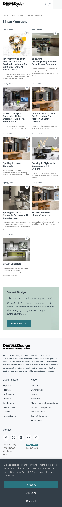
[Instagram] (21, 437)
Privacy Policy (37, 420)
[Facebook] (6, 437)
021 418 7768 (32, 444)
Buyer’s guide (37, 390)
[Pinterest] (36, 437)
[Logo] (22, 4)
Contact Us (36, 394)
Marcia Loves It (10, 407)
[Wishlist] (49, 4)
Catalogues (8, 403)
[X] (14, 437)
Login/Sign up (9, 416)
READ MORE (18, 323)
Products (7, 390)
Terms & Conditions (40, 416)
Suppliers (7, 385)
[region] (31, 483)
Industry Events (38, 411)
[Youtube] (29, 437)
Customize (31, 493)
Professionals (9, 394)
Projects (7, 398)
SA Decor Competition (41, 407)
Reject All (31, 501)
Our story (35, 385)
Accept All (31, 485)
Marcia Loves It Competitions (44, 403)
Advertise (35, 398)
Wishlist (6, 411)
